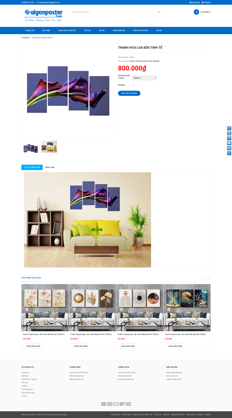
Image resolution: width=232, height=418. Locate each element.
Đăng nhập (195, 2)
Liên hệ (159, 30)
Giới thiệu (46, 30)
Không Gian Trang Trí (67, 30)
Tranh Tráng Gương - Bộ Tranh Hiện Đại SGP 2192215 (43, 334)
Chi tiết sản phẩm (32, 167)
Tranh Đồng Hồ (119, 30)
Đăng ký (207, 2)
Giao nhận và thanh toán (79, 372)
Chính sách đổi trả (125, 376)
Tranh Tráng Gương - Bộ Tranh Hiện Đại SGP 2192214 (91, 334)
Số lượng (121, 85)
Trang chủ (29, 30)
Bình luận (50, 167)
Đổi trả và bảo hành (77, 376)
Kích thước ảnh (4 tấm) (124, 76)
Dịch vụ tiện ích (172, 376)
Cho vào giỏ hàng (129, 93)
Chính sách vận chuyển (126, 372)
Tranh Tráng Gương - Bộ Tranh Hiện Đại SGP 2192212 (185, 334)
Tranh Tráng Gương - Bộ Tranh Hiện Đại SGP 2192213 (138, 334)
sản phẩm (205, 12)
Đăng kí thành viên (77, 379)
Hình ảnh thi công (140, 30)
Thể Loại (87, 30)
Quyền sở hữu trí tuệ (173, 379)
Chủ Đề (102, 30)
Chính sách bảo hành (126, 379)
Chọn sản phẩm (33, 346)
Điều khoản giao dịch (174, 372)
